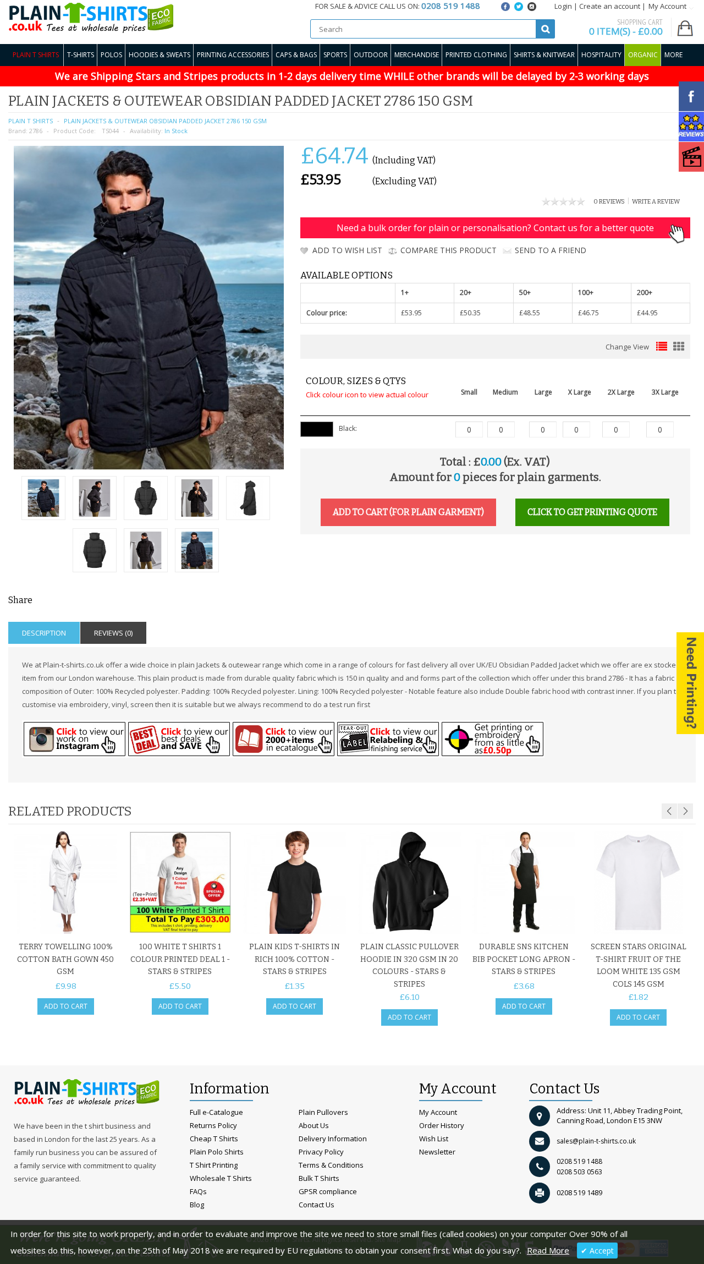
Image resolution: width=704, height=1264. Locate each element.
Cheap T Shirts (214, 1138)
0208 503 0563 (579, 1172)
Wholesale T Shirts (221, 1178)
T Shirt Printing (214, 1165)
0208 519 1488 (579, 1161)
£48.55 (529, 313)
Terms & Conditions (331, 1165)
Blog (197, 1205)
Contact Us (316, 1205)
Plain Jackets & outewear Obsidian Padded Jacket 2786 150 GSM (165, 121)
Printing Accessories (233, 54)
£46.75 (588, 313)
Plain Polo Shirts (217, 1152)
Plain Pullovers (323, 1112)
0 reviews (609, 201)
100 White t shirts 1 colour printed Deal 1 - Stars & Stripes (180, 959)
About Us (314, 1125)
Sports (335, 54)
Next (685, 811)
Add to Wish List (347, 250)
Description (44, 633)
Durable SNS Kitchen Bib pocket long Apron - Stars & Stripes (523, 959)
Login (563, 6)
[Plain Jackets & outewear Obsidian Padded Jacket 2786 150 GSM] (43, 499)
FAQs (198, 1191)
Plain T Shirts (36, 54)
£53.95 (411, 313)
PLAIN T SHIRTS (30, 121)
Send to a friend (550, 250)
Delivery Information (333, 1138)
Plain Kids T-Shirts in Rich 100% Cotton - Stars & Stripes (294, 959)
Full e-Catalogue (216, 1112)
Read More (548, 1250)
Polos (111, 54)
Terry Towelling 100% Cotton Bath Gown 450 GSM (65, 959)
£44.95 (647, 313)
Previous (669, 811)
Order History (441, 1125)
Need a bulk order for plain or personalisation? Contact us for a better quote (495, 228)
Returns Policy (213, 1125)
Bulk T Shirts (319, 1178)
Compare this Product (448, 250)
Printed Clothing (476, 54)
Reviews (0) (113, 633)
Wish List (433, 1138)
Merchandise (416, 54)
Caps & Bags (296, 54)
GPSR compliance (328, 1191)
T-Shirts (80, 54)
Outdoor (371, 54)
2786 (35, 131)
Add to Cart (65, 1006)
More (673, 54)
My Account (438, 1112)
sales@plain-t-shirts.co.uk (596, 1141)
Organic (643, 54)
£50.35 (470, 313)
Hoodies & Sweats (159, 54)
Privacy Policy (321, 1152)
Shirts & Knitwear (544, 54)
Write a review (656, 201)
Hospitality (601, 54)
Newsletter (437, 1152)
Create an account (609, 6)
